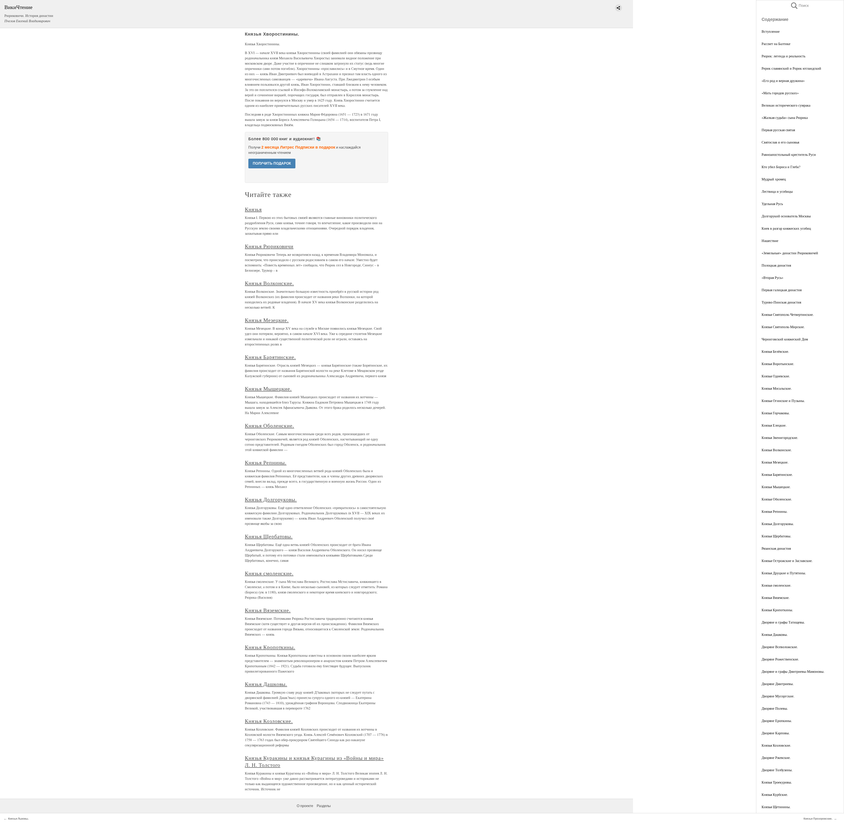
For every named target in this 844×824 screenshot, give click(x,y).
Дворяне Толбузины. (777, 770)
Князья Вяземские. (775, 597)
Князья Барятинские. (777, 474)
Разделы (324, 806)
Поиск (799, 5)
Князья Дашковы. (775, 634)
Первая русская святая (778, 129)
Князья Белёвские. (775, 351)
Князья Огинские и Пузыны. (783, 400)
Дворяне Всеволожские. (780, 646)
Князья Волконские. (777, 449)
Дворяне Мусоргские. (778, 696)
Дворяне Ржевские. (776, 757)
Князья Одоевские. (776, 376)
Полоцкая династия (776, 265)
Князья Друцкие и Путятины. (784, 573)
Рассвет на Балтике (776, 43)
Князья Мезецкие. (775, 462)
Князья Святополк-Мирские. (783, 326)
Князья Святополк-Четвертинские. (788, 314)
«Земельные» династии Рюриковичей (790, 253)
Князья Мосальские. (777, 388)
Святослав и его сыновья (780, 142)
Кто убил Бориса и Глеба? (781, 166)
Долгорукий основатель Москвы (786, 216)
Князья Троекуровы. (777, 782)
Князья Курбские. (775, 794)
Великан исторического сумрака (786, 105)
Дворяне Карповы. (776, 733)
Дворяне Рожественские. (780, 659)
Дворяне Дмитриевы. (778, 683)
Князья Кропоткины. (777, 610)
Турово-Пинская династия (781, 302)
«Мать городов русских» (780, 93)
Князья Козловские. (776, 745)
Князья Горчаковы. (776, 413)
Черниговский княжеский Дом (785, 339)
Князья (253, 209)
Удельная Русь (772, 203)
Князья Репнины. (775, 511)
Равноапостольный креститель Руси (789, 154)
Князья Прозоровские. (818, 818)
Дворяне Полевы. (775, 708)
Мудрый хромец (774, 179)
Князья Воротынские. (778, 363)
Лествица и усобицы (777, 191)
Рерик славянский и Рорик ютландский (791, 68)
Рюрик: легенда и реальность (783, 56)
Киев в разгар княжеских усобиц (786, 228)
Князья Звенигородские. (780, 437)
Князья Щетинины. (776, 806)
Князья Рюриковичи (269, 246)
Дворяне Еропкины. (777, 720)
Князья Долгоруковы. (778, 523)
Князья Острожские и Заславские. (787, 560)
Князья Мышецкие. (776, 486)
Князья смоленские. (776, 585)
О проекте (305, 806)
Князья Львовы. (18, 818)
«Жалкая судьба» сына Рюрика (785, 117)
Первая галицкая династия (782, 289)
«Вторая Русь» (772, 277)
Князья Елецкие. (774, 425)
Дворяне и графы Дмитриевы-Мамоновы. (793, 671)
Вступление (771, 31)
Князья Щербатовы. (776, 536)
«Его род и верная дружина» (783, 80)
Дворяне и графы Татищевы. (783, 622)
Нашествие (770, 240)
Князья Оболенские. (777, 499)
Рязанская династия (776, 548)
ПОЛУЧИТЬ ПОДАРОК (272, 163)
